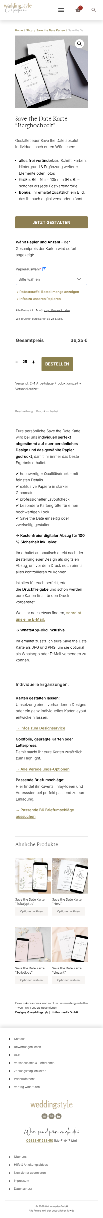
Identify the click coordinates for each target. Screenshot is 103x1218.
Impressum (21, 1180)
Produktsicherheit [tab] (47, 411)
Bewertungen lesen (27, 1047)
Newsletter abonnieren (30, 1172)
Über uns (20, 1156)
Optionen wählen (31, 911)
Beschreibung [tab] (24, 411)
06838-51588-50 (39, 1140)
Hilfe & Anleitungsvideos (31, 1164)
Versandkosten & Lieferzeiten (34, 1063)
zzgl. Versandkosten (57, 310)
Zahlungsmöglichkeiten (30, 1071)
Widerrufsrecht (24, 1079)
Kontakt (19, 1039)
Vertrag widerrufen (27, 1087)
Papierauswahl (36, 269)
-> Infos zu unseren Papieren (38, 298)
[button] (79, 43)
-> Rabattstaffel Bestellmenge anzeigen (47, 291)
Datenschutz (23, 1188)
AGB (17, 1055)
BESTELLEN (57, 363)
